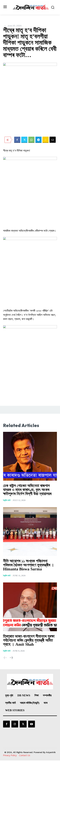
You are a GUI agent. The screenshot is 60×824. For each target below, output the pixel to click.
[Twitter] (24, 140)
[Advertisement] (30, 792)
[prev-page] (5, 657)
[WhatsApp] (31, 140)
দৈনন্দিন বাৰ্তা (6, 500)
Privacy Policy (10, 755)
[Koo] (45, 140)
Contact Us (24, 755)
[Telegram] (38, 140)
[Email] (53, 140)
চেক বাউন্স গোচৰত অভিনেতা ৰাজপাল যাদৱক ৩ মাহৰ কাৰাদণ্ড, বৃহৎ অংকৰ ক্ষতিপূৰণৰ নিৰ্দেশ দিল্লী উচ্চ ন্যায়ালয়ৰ (27, 489)
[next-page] (11, 657)
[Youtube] (31, 724)
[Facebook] (17, 140)
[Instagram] (14, 724)
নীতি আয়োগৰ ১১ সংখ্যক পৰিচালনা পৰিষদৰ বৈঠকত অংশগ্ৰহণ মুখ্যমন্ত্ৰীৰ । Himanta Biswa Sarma (28, 565)
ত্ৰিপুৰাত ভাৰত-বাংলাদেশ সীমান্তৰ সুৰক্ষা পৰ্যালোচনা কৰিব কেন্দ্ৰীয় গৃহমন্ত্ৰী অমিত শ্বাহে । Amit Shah (28, 640)
